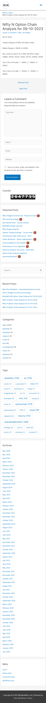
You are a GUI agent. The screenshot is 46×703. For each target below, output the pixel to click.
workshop (6, 354)
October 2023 (7, 520)
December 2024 (8, 473)
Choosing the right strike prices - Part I (17, 236)
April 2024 (6, 498)
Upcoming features (9, 256)
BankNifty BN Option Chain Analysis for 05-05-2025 (22, 296)
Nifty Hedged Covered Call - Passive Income (19, 216)
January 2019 (7, 648)
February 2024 (8, 506)
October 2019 (7, 623)
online (7, 404)
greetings (6, 329)
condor (8, 384)
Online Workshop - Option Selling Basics (17, 239)
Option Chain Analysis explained (14, 253)
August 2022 (7, 557)
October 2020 (7, 597)
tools (4, 343)
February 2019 (7, 644)
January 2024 (7, 509)
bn (28, 378)
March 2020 (7, 604)
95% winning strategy (10, 219)
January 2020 (7, 611)
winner (5, 351)
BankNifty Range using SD (12, 226)
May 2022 (6, 568)
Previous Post (23, 82)
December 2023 (8, 513)
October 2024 (7, 480)
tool (19, 427)
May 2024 (6, 495)
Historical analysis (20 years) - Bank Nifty (18, 250)
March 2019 (7, 641)
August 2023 (7, 527)
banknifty (11, 378)
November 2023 (8, 517)
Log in (4, 669)
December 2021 (8, 571)
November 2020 (8, 593)
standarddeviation (16, 422)
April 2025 (6, 458)
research (5, 336)
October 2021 (7, 579)
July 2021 (6, 590)
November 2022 (8, 546)
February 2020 (8, 608)
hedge (31, 389)
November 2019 (8, 619)
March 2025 (7, 462)
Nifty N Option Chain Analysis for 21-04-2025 (19, 307)
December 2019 (8, 615)
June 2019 (6, 630)
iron (22, 393)
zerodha (5, 358)
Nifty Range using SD (10, 229)
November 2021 (8, 575)
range (34, 410)
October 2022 (7, 549)
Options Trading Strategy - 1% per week (17, 232)
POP (22, 410)
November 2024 (8, 476)
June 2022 (6, 564)
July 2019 (6, 626)
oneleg (35, 398)
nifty (23, 398)
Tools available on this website (14, 243)
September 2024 (8, 484)
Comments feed (8, 677)
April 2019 (6, 637)
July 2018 (6, 652)
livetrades (6, 332)
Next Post (23, 89)
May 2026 (6, 451)
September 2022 (8, 553)
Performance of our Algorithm (13, 246)
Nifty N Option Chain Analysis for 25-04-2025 (19, 300)
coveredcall (20, 384)
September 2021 (8, 582)
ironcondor (34, 393)
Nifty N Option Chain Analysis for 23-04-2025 (19, 304)
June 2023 (6, 535)
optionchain (23, 404)
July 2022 (6, 560)
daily (20, 33)
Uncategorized (8, 347)
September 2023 (8, 524)
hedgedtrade (10, 393)
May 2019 (6, 633)
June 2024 (6, 491)
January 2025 (7, 469)
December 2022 (8, 542)
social (4, 340)
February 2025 (8, 465)
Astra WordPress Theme (23, 698)
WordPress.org (8, 681)
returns (24, 416)
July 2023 (6, 531)
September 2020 (8, 601)
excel (7, 389)
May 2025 (6, 455)
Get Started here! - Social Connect (15, 223)
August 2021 (7, 586)
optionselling (10, 410)
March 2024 (7, 502)
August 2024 (7, 487)
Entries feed (7, 673)
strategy (8, 427)
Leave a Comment (9, 33)
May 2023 (6, 539)
